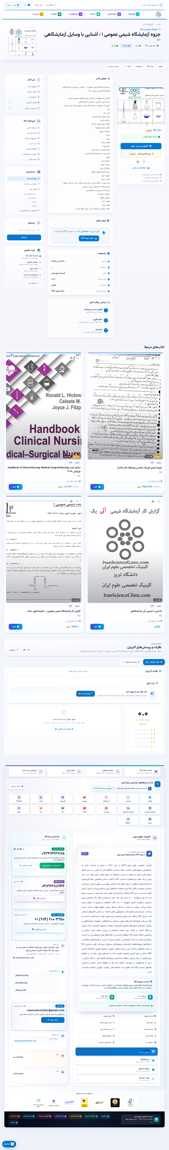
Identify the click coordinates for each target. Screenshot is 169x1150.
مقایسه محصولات (30, 154)
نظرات (128, 66)
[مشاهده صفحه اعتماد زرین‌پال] (84, 1102)
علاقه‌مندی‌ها (32, 149)
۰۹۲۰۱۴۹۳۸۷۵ (21, 983)
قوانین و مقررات (43, 1116)
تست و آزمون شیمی (30, 194)
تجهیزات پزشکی (31, 138)
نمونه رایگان (32, 91)
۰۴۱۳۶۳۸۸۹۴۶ (53, 886)
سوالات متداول (90, 1116)
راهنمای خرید (32, 283)
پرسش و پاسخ (113, 66)
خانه (158, 24)
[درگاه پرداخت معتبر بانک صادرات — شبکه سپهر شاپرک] (99, 1102)
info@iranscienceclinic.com (25, 1041)
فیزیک (34, 206)
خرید (95, 486)
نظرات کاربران (23, 102)
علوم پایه (33, 189)
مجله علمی (32, 159)
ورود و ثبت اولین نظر (62, 729)
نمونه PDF (150, 66)
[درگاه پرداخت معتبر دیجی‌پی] (69, 1102)
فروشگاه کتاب (147, 24)
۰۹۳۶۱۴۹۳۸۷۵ (53, 854)
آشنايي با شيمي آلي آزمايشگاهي (146, 611)
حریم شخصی (28, 1116)
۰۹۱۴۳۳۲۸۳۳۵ (22, 975)
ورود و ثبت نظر (84, 693)
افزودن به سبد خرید (139, 146)
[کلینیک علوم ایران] (158, 14)
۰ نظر (25, 650)
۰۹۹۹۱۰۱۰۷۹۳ (20, 990)
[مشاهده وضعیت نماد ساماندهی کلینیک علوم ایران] (115, 1102)
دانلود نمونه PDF (87, 238)
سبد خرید (33, 143)
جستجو (24, 237)
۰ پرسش (12, 650)
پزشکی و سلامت (30, 184)
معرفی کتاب (32, 86)
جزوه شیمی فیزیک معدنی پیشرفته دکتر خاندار (139, 468)
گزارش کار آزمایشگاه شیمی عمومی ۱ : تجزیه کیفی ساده (53, 611)
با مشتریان (13, 1116)
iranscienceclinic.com (25, 958)
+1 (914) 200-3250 (49, 919)
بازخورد (12, 1122)
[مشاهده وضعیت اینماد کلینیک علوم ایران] (130, 1102)
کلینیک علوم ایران (58, 273)
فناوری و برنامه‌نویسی (28, 210)
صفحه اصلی (32, 127)
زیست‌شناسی (32, 198)
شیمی (34, 202)
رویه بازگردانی (59, 1116)
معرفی (161, 66)
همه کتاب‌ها (32, 133)
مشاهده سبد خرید (139, 168)
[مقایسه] (137, 161)
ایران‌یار (103, 1116)
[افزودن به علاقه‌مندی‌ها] (144, 162)
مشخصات (139, 66)
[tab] (154, 662)
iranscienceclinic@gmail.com (45, 1010)
